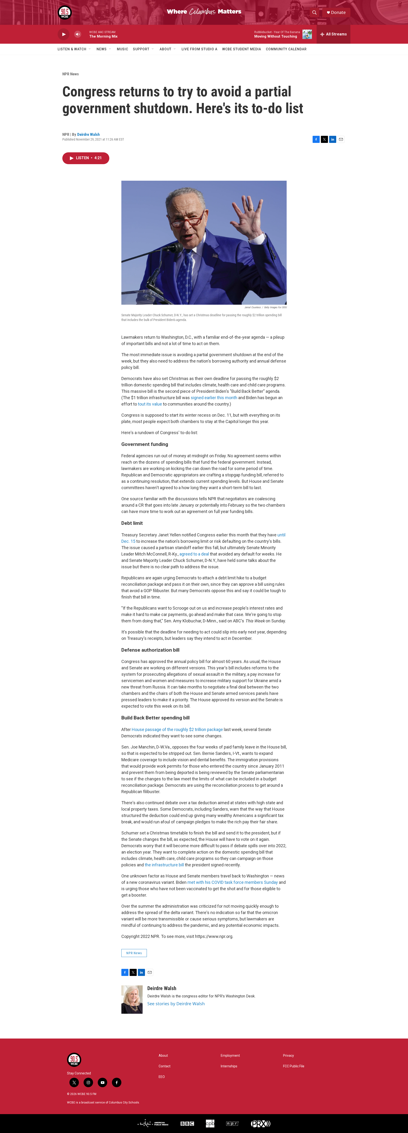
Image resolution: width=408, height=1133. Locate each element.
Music (122, 49)
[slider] (85, 34)
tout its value (150, 404)
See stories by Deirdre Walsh (176, 1003)
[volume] (78, 34)
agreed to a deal (194, 554)
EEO (162, 1077)
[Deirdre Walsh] (132, 999)
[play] (63, 34)
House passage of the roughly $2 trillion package (177, 729)
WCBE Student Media (241, 49)
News (102, 49)
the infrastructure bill (165, 864)
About (165, 49)
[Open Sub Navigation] (90, 49)
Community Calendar (286, 49)
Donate (338, 12)
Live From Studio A (199, 49)
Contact (164, 1066)
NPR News (70, 74)
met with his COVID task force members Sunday (232, 882)
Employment (230, 1055)
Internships (229, 1066)
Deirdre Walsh (88, 134)
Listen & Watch (72, 49)
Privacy (288, 1055)
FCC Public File (293, 1066)
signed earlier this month (214, 397)
